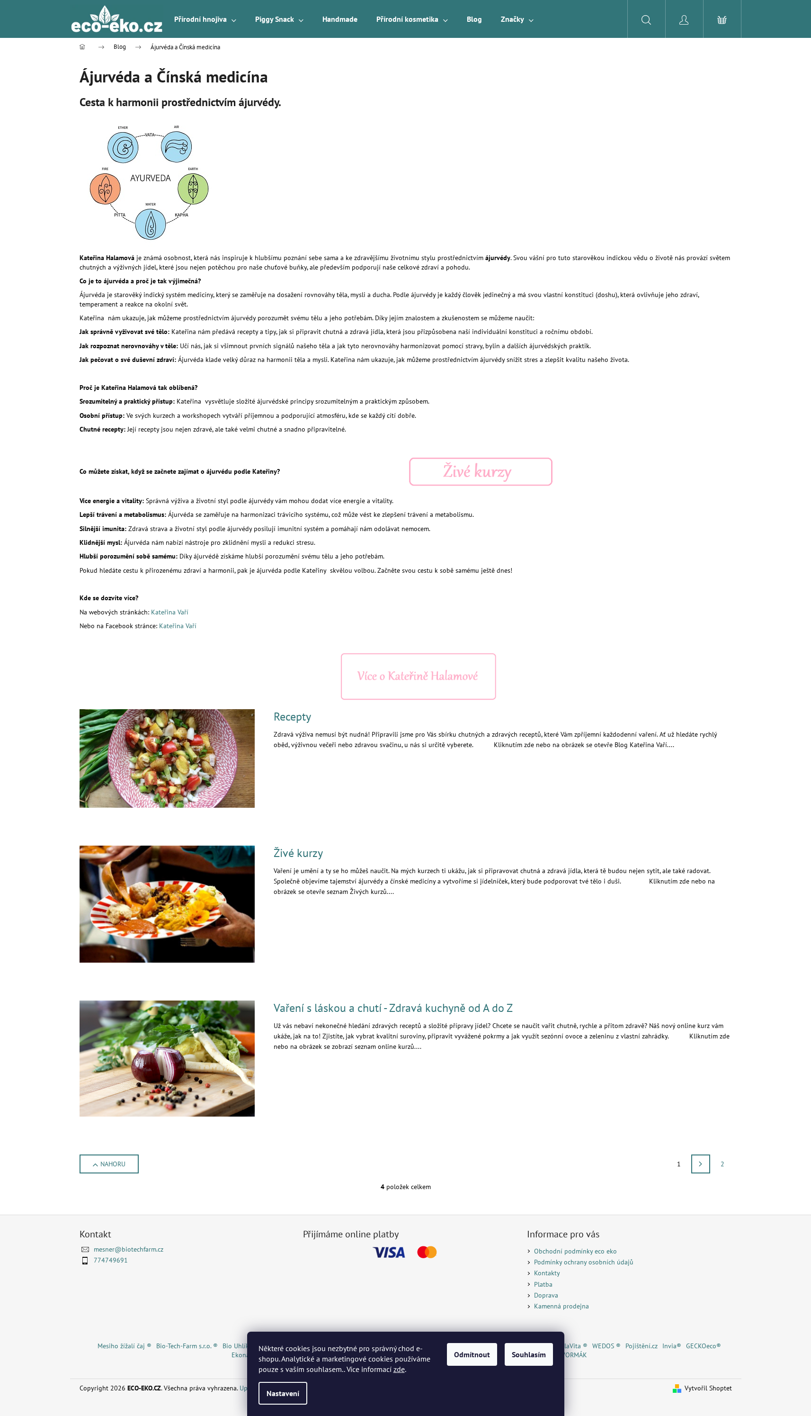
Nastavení (283, 1393)
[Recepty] (167, 758)
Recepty (292, 716)
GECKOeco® (703, 1346)
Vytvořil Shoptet (708, 1388)
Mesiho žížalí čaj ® (125, 1346)
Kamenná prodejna (561, 1306)
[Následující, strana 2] (700, 1163)
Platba (543, 1284)
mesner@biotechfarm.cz (128, 1249)
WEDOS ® (606, 1346)
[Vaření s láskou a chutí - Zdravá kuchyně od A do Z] (167, 1058)
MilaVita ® (572, 1346)
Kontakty (547, 1273)
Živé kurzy (298, 853)
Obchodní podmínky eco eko (575, 1251)
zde (399, 1369)
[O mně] (418, 676)
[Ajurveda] (151, 183)
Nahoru (112, 1164)
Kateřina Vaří (169, 612)
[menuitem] (205, 19)
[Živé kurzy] (480, 471)
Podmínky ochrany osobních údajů (583, 1262)
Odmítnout (472, 1354)
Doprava (546, 1295)
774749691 (111, 1260)
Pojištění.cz (641, 1346)
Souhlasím (529, 1354)
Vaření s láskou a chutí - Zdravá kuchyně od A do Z (393, 1008)
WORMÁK (573, 1355)
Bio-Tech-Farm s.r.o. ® (187, 1346)
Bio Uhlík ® (239, 1346)
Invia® (671, 1346)
